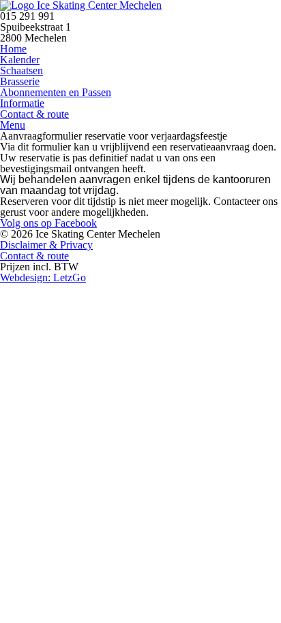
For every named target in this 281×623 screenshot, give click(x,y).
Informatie (22, 103)
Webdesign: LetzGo (43, 277)
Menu (12, 125)
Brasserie (20, 81)
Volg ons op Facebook (48, 223)
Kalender (20, 59)
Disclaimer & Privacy (46, 245)
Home (13, 48)
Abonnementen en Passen (55, 92)
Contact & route (34, 114)
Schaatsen (21, 70)
